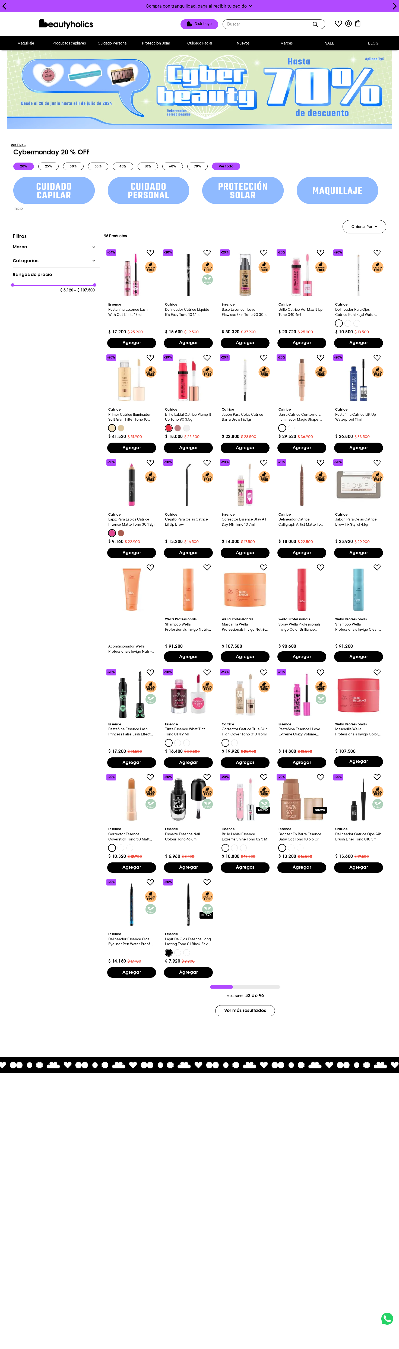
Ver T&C (18, 145)
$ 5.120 (66, 290)
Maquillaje (25, 43)
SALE (329, 43)
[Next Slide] (394, 6)
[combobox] (274, 24)
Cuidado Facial (199, 43)
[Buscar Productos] (316, 24)
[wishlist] (338, 24)
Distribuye (203, 24)
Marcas (286, 43)
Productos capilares (69, 43)
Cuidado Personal (112, 43)
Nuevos (243, 43)
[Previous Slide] (4, 6)
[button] (199, 6)
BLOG (373, 43)
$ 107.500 (84, 290)
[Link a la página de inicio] (18, 209)
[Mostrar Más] (245, 1010)
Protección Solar (156, 43)
